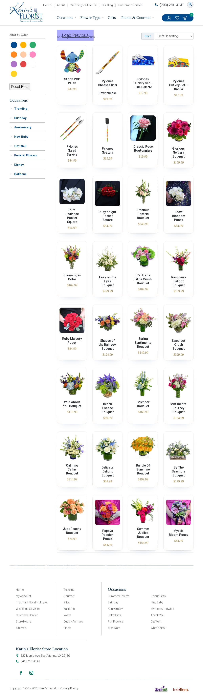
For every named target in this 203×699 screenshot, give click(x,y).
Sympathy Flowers (162, 608)
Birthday (20, 118)
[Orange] (15, 54)
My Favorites (177, 17)
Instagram (31, 673)
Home (47, 5)
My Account (169, 17)
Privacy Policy (69, 688)
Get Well (20, 146)
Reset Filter (20, 86)
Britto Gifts (114, 615)
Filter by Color (19, 34)
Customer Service (130, 5)
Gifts (112, 17)
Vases (67, 615)
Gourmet (69, 596)
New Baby (21, 136)
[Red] (24, 63)
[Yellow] (15, 73)
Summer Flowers (118, 596)
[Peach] (24, 54)
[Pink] (34, 54)
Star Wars (114, 627)
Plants (67, 627)
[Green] (34, 44)
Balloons (20, 174)
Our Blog (107, 5)
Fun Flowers (115, 621)
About (61, 5)
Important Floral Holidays (32, 602)
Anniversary (22, 127)
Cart (185, 17)
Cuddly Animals (73, 621)
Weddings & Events (83, 5)
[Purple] (15, 63)
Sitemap (21, 627)
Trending (20, 108)
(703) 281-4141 (172, 5)
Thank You (157, 615)
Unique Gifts (158, 596)
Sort (148, 36)
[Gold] (24, 44)
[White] (34, 63)
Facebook (21, 673)
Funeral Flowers (25, 155)
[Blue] (15, 44)
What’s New (158, 627)
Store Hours (23, 621)
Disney (19, 165)
